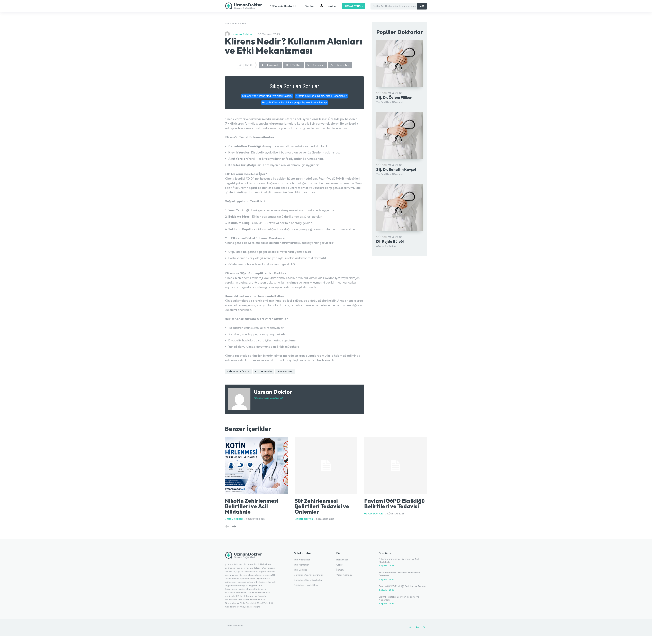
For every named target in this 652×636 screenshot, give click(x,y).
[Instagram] (410, 627)
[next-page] (233, 526)
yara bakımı (285, 371)
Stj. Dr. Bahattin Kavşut (396, 169)
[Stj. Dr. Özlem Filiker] (399, 63)
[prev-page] (227, 526)
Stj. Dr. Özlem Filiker (394, 97)
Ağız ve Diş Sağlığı (386, 246)
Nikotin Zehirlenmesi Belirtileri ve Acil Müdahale (251, 506)
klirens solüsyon (238, 371)
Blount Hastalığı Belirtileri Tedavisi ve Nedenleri (399, 598)
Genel (243, 23)
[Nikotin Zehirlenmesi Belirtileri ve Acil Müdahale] (256, 465)
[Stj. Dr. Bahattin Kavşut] (399, 135)
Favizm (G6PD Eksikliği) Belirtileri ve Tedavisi (394, 503)
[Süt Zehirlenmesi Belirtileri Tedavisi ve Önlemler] (326, 465)
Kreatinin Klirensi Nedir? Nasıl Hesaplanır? (321, 95)
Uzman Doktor (242, 34)
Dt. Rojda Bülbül (390, 241)
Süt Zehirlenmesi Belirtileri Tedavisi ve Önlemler (322, 506)
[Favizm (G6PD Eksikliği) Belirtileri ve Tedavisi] (395, 465)
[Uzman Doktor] (228, 34)
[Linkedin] (417, 627)
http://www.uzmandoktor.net (268, 397)
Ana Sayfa (231, 23)
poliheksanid (263, 371)
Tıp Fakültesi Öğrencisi (389, 102)
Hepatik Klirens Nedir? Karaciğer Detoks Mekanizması (294, 102)
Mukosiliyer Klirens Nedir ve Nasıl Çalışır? (267, 95)
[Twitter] (424, 627)
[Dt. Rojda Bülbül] (399, 207)
